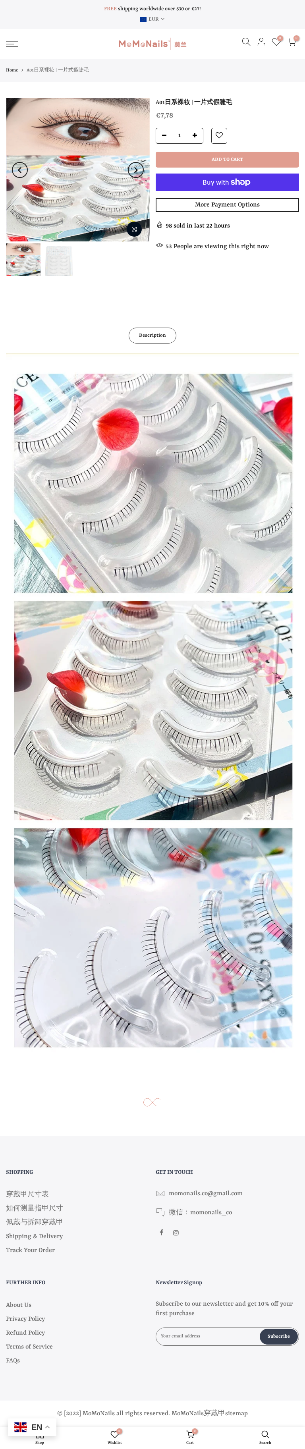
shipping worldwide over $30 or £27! (152, 9)
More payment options (227, 204)
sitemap (236, 1413)
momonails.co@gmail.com (206, 1193)
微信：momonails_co (200, 1212)
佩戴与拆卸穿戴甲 (34, 1222)
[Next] (136, 170)
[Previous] (20, 170)
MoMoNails (188, 1413)
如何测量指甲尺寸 (34, 1208)
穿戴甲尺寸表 (27, 1194)
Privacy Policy (25, 1319)
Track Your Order (30, 1250)
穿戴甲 (214, 1413)
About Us (18, 1305)
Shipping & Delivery (34, 1236)
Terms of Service (29, 1347)
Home (12, 70)
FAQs (13, 1360)
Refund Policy (25, 1333)
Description (152, 335)
